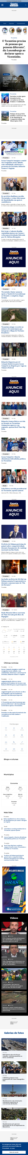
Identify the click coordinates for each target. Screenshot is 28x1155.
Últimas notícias (11, 663)
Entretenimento (21, 23)
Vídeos (14, 918)
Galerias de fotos (14, 1032)
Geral (4, 23)
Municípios (9, 774)
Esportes (11, 23)
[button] (9, 89)
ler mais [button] (12, 1148)
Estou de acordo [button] (14, 1152)
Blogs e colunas (11, 759)
